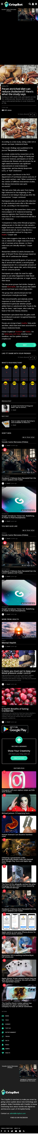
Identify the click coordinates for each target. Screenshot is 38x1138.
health (4, 235)
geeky (24, 379)
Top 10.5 (8, 1028)
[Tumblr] (8, 1131)
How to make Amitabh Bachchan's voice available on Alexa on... (23, 421)
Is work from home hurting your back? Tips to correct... (22, 406)
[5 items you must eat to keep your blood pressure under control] (19, 658)
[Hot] (5, 449)
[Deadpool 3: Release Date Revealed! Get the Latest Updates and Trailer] (19, 462)
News (7, 1016)
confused (6, 379)
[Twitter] (12, 1131)
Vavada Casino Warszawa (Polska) (15, 442)
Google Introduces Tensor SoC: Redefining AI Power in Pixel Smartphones (18, 517)
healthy (24, 323)
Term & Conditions (7, 1128)
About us (17, 1128)
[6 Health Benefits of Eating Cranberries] (19, 696)
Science (7, 1024)
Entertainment (6, 476)
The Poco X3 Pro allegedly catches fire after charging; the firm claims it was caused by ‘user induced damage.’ (19, 886)
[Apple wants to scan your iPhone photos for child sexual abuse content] (19, 921)
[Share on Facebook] (6, 1135)
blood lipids (11, 287)
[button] (2, 4)
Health (5, 86)
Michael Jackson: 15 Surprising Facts (16, 813)
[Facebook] (1, 1131)
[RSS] (23, 1131)
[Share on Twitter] (19, 1135)
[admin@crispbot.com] (16, 1131)
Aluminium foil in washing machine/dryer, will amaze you (18, 956)
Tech (7, 1020)
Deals (7, 1044)
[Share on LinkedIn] (31, 1135)
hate (33, 379)
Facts (7, 1040)
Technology (5, 513)
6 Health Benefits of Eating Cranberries (15, 709)
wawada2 (4, 440)
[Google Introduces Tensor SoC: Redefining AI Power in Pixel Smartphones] (19, 499)
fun (16, 379)
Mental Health (9, 642)
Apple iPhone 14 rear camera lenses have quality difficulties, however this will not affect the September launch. (19, 980)
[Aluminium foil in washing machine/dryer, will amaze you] (19, 945)
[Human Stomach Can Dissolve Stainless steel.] (19, 824)
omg (23, 395)
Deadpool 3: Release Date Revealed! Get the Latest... (28, 1080)
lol (5, 395)
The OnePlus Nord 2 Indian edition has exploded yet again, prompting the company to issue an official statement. (17, 1005)
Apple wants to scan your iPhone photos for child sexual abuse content (19, 933)
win (32, 395)
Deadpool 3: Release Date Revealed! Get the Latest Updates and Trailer (19, 479)
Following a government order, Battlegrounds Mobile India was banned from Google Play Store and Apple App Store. (17, 860)
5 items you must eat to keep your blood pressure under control (19, 672)
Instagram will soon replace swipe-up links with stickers (18, 791)
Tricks (7, 1036)
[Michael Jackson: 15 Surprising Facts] (19, 802)
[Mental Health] (19, 630)
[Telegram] (20, 1131)
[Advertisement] (19, 43)
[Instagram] (5, 1131)
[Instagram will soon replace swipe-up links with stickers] (19, 779)
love (14, 395)
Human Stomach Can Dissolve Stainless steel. (17, 835)
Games (7, 1048)
